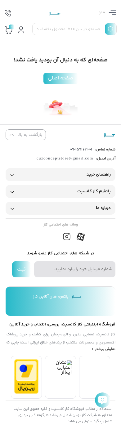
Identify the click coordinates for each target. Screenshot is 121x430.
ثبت (21, 269)
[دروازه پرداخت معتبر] (26, 392)
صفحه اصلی (60, 78)
